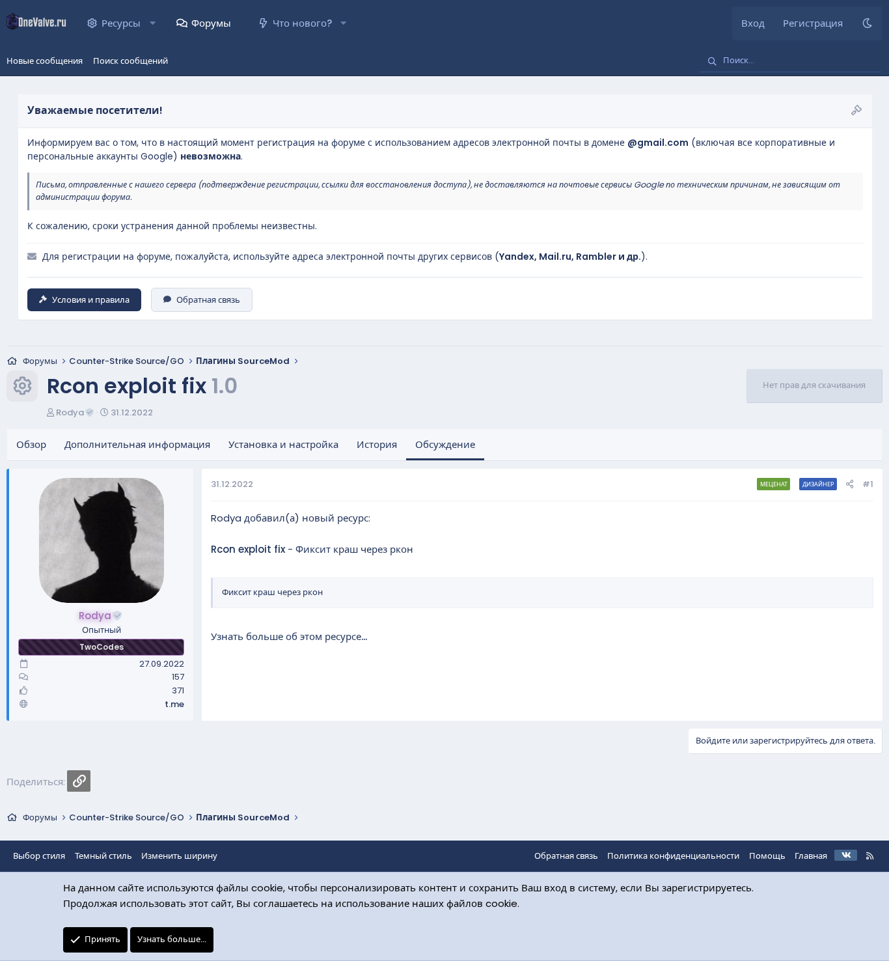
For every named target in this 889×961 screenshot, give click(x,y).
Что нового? (302, 23)
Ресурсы (121, 23)
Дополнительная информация (137, 444)
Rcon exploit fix (248, 549)
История (377, 444)
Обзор (31, 444)
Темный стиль (103, 856)
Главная (811, 856)
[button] (153, 23)
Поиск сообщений (130, 61)
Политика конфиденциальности (673, 856)
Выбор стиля (39, 856)
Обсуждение (445, 444)
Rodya (70, 412)
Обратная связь (208, 300)
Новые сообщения (45, 61)
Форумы (211, 23)
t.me (174, 704)
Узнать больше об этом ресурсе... (289, 636)
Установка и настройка (283, 444)
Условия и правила (91, 300)
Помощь (767, 856)
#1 (867, 484)
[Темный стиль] (867, 23)
